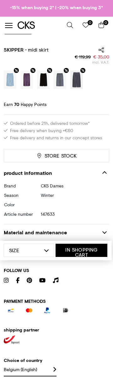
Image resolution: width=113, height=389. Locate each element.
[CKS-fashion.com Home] (40, 25)
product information (28, 172)
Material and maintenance (35, 232)
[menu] (9, 25)
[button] (70, 25)
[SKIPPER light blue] (10, 79)
